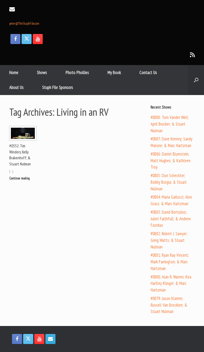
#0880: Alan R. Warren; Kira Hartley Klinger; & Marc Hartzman (171, 283)
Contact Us (148, 72)
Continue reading (20, 178)
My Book (114, 72)
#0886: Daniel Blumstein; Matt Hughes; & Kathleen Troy (170, 160)
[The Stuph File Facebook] (15, 39)
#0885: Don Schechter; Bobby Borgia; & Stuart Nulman (169, 182)
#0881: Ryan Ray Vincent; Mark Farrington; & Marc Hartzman (170, 261)
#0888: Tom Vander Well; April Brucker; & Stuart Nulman (170, 124)
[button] (196, 80)
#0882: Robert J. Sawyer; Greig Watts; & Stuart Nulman (169, 240)
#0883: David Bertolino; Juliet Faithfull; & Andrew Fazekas (171, 218)
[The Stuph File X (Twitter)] (27, 39)
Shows (42, 72)
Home (13, 72)
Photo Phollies (77, 72)
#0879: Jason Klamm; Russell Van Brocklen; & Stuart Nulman (169, 305)
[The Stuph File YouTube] (38, 39)
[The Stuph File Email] (50, 339)
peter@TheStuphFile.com (24, 23)
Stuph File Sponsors (57, 87)
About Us (16, 87)
